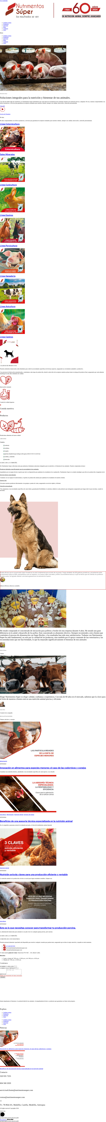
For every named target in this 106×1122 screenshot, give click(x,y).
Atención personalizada (6, 486)
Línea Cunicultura (8, 185)
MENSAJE (3, 974)
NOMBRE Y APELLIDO (7, 966)
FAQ (4, 30)
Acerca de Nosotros (5, 114)
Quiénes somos (7, 22)
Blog (4, 27)
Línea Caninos (6, 337)
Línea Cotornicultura (9, 124)
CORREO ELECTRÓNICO (8, 968)
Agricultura (3, 814)
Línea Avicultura (7, 306)
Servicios (5, 25)
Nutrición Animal (18, 814)
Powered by (3, 1119)
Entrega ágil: (3, 480)
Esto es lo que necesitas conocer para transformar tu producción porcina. (38, 927)
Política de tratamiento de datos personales (11, 975)
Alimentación (3, 761)
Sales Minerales (7, 154)
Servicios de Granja (29, 814)
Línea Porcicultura (8, 245)
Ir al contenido (4, 0)
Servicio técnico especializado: (8, 475)
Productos (6, 24)
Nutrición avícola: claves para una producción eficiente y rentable (34, 874)
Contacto (5, 28)
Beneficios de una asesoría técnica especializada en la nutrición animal (36, 821)
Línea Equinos (6, 215)
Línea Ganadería (7, 276)
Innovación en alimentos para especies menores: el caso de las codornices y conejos (43, 767)
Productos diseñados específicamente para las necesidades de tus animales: (19, 469)
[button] (53, 33)
